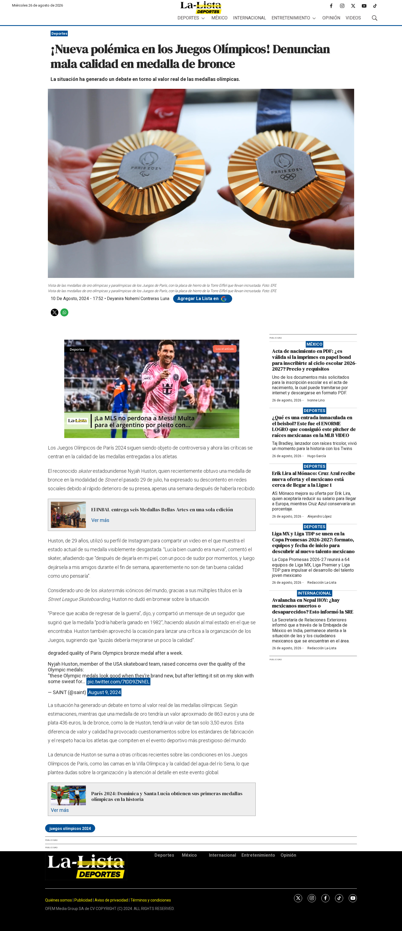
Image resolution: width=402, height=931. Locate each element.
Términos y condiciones (150, 900)
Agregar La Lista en (198, 298)
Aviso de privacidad (111, 900)
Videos (353, 17)
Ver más (100, 520)
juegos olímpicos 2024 (70, 828)
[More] (203, 18)
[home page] (201, 7)
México (219, 17)
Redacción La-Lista (321, 583)
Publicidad (83, 900)
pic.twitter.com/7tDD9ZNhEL (119, 681)
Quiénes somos (58, 900)
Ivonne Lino (316, 400)
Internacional (249, 17)
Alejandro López (319, 516)
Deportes (188, 17)
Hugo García (316, 456)
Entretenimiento (291, 17)
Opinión (331, 17)
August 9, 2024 (104, 692)
